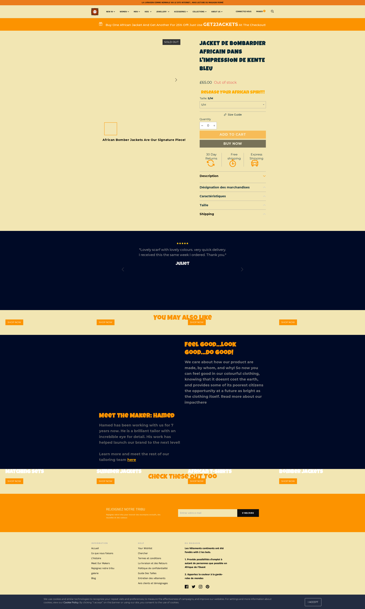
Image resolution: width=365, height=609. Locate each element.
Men (136, 11)
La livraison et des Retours (152, 563)
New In (109, 11)
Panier (260, 11)
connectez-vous (243, 11)
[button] (176, 80)
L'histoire (96, 558)
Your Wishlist (145, 548)
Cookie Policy (70, 602)
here (202, 402)
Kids (147, 11)
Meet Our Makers (100, 563)
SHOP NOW (14, 322)
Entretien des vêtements (151, 578)
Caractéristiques (213, 196)
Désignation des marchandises (225, 187)
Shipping (207, 214)
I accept (313, 602)
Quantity (205, 119)
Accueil (95, 548)
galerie (95, 573)
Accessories (180, 11)
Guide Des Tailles (147, 573)
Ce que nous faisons (102, 553)
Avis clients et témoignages (153, 583)
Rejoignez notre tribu (102, 568)
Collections (198, 11)
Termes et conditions (149, 558)
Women (123, 11)
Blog (93, 578)
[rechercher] (272, 11)
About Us (215, 11)
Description (209, 176)
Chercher (143, 553)
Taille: (206, 98)
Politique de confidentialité (153, 568)
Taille (204, 205)
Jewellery (161, 11)
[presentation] (123, 270)
